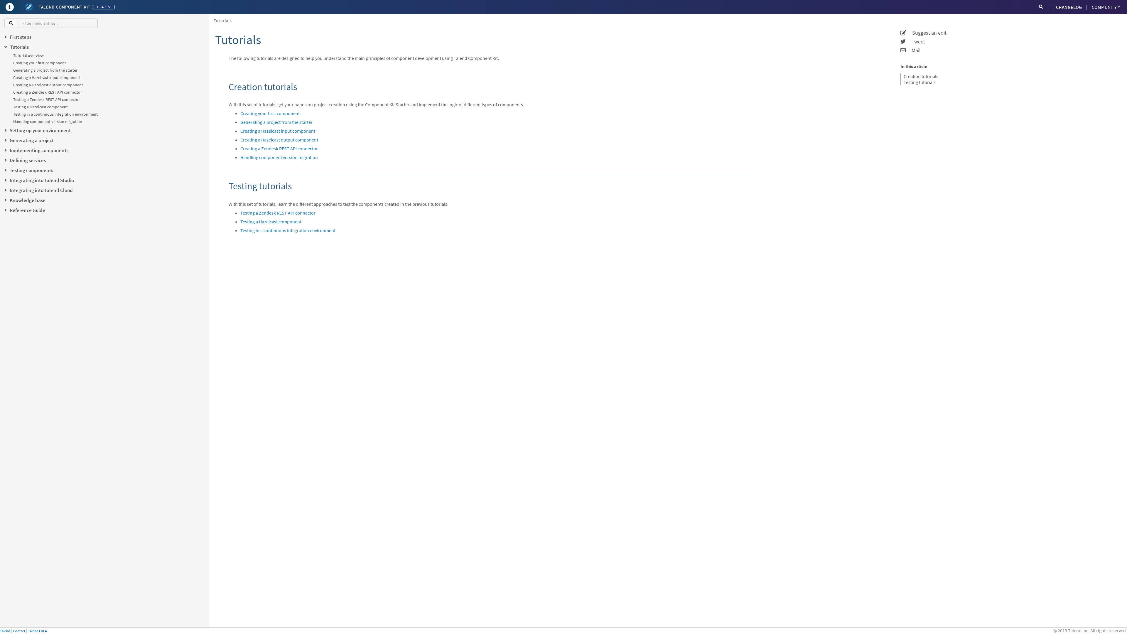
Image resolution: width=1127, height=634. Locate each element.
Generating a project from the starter (45, 70)
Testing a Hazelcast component (40, 106)
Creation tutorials (921, 76)
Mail (913, 50)
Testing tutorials (920, 82)
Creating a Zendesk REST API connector (47, 92)
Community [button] (1104, 7)
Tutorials (223, 20)
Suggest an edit (926, 33)
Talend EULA (37, 631)
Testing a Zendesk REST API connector (46, 99)
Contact (19, 631)
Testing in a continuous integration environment (55, 114)
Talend (5, 631)
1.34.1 (102, 7)
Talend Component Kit (64, 7)
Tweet (915, 42)
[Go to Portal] (9, 7)
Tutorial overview (28, 55)
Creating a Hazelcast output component (48, 84)
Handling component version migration (47, 121)
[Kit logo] (29, 7)
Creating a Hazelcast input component (46, 77)
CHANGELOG (1069, 7)
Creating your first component (39, 62)
